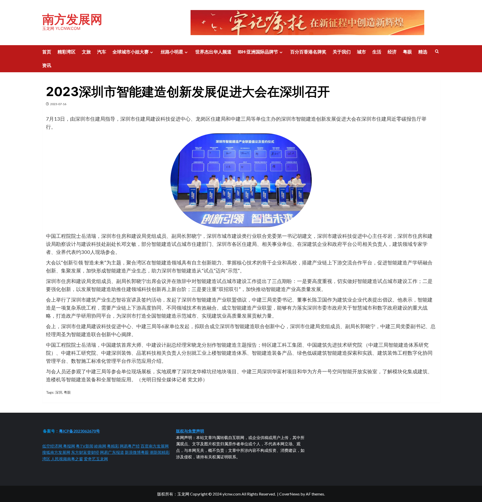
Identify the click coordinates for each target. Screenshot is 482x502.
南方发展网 (72, 19)
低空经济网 (52, 446)
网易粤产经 (130, 446)
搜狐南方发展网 (56, 452)
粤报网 (69, 446)
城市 (361, 51)
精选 (422, 51)
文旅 (86, 51)
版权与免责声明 (190, 430)
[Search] (437, 51)
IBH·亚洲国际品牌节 (258, 51)
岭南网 (100, 446)
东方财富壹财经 (85, 452)
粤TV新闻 (84, 446)
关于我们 (342, 51)
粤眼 (407, 51)
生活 (376, 51)
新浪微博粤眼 (137, 452)
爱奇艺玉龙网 (96, 458)
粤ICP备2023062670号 (79, 430)
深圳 (58, 392)
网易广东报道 (112, 452)
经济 (392, 51)
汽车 (101, 51)
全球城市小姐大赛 (130, 51)
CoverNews (289, 493)
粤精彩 (113, 446)
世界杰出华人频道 (213, 51)
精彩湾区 (66, 51)
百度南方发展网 (155, 446)
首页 (46, 51)
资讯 (46, 65)
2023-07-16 (58, 104)
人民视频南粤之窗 (67, 458)
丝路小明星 (172, 51)
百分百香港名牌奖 (308, 51)
